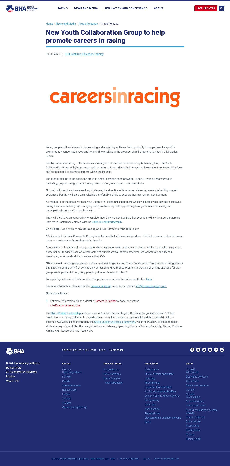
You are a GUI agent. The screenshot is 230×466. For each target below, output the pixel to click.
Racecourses (69, 389)
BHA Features (73, 54)
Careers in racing (195, 401)
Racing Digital (193, 439)
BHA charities (193, 421)
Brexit (148, 422)
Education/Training (93, 54)
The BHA (190, 369)
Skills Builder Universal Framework (114, 322)
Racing (62, 8)
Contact (190, 389)
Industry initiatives (195, 417)
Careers (190, 394)
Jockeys (66, 398)
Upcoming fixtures (72, 372)
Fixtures (66, 369)
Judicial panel (152, 369)
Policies (190, 434)
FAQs (102, 350)
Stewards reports (71, 385)
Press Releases (88, 23)
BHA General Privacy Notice (103, 459)
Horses (66, 394)
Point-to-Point (152, 413)
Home (49, 23)
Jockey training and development (162, 396)
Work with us (193, 397)
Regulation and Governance (126, 8)
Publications (192, 425)
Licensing (150, 378)
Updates (209, 8)
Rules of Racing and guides (159, 374)
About (158, 8)
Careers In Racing (101, 286)
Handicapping (152, 409)
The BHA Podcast (113, 382)
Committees (192, 381)
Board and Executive (197, 376)
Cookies (146, 459)
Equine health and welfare (158, 387)
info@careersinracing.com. (151, 286)
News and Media (86, 8)
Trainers (66, 403)
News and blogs (112, 374)
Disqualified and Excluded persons (163, 417)
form (149, 279)
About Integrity (152, 382)
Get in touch (116, 350)
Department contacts (197, 385)
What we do (192, 372)
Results (66, 381)
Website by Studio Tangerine (166, 459)
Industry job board (195, 405)
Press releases (111, 369)
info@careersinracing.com (65, 305)
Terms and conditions (128, 459)
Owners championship (74, 407)
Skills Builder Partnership (107, 222)
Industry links (193, 430)
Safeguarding (152, 400)
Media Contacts (112, 378)
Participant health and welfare (160, 391)
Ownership (150, 404)
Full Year (66, 376)
